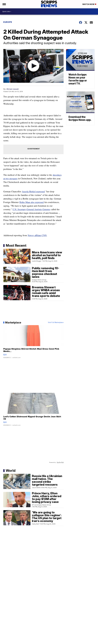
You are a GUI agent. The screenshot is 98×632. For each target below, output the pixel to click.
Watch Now (88, 4)
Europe (7, 22)
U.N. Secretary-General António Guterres (31, 209)
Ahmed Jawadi (12, 89)
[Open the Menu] (4, 4)
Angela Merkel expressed (33, 191)
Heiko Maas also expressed (31, 202)
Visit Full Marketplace (56, 322)
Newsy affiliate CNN (37, 235)
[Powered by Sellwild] (60, 462)
